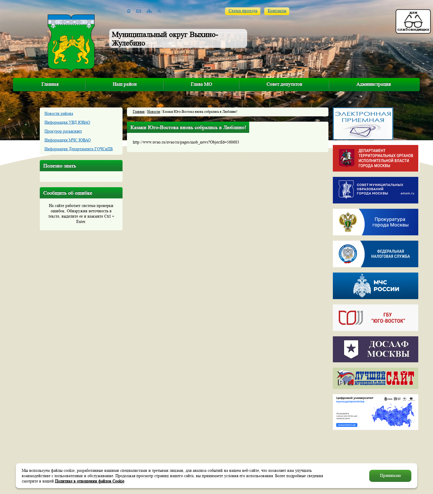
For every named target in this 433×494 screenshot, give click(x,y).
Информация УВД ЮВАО (67, 122)
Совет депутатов (284, 84)
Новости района (58, 113)
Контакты (277, 10)
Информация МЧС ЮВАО (67, 140)
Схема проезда (243, 10)
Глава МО (201, 84)
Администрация (373, 84)
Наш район (125, 84)
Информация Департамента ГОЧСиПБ (78, 148)
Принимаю (390, 475)
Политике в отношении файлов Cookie (89, 481)
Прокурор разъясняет (63, 131)
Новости (153, 111)
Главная (50, 84)
